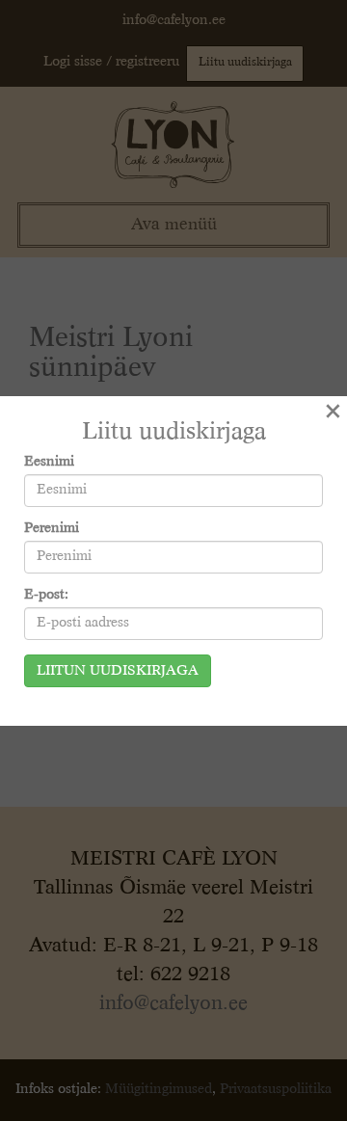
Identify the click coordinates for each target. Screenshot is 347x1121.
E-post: (46, 594)
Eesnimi (49, 461)
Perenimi (51, 528)
